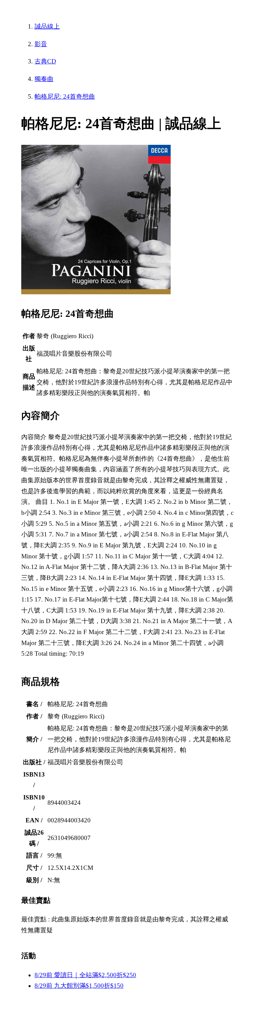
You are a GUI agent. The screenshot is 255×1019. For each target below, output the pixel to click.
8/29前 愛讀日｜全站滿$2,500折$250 (85, 975)
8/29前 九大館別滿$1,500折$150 (79, 985)
